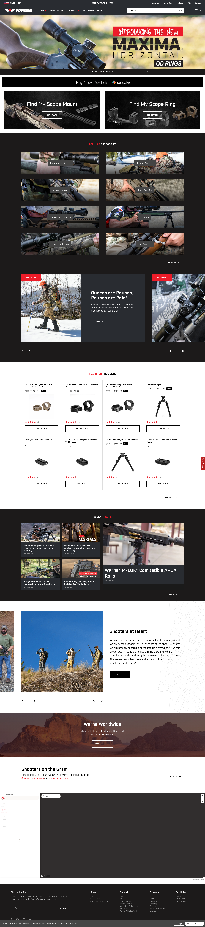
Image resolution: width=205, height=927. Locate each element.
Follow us (173, 776)
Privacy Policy (73, 924)
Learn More (119, 674)
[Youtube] (17, 919)
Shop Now (99, 322)
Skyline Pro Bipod (153, 385)
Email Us (155, 3)
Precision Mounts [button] (60, 216)
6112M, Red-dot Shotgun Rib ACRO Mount (39, 441)
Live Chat (180, 899)
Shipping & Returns (129, 906)
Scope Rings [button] (60, 189)
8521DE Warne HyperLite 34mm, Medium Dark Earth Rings (38, 386)
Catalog (198, 3)
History (153, 901)
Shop (42, 10)
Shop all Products (173, 498)
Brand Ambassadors (158, 908)
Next (147, 72)
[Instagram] (23, 919)
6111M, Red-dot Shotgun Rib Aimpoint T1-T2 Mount (81, 441)
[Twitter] (30, 919)
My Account (125, 899)
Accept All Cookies (194, 923)
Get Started (52, 115)
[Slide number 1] (102, 37)
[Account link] (189, 10)
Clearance (72, 10)
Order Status (126, 903)
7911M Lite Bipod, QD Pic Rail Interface (122, 440)
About (180, 3)
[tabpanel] (86, 308)
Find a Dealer (168, 3)
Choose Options (163, 429)
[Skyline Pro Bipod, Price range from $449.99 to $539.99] (163, 406)
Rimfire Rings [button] (60, 243)
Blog (152, 899)
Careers (153, 906)
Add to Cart (41, 429)
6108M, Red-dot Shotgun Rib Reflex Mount (161, 441)
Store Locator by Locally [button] (199, 879)
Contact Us (181, 896)
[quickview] (57, 422)
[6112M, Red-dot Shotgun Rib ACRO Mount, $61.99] (41, 461)
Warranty (124, 908)
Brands (153, 911)
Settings (179, 923)
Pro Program (125, 901)
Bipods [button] (145, 216)
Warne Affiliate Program (132, 911)
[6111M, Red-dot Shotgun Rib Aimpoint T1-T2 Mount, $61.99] (82, 461)
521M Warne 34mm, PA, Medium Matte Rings (81, 386)
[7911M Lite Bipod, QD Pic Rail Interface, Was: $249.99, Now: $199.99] (122, 461)
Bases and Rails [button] (60, 162)
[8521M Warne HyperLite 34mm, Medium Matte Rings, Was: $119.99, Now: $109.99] (122, 406)
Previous (58, 72)
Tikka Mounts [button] (145, 162)
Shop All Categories (172, 263)
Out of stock (82, 429)
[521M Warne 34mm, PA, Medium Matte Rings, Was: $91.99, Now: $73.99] (82, 406)
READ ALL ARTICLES (173, 594)
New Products (56, 10)
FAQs (189, 3)
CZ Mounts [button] (145, 243)
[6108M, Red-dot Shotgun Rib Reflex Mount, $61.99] (163, 461)
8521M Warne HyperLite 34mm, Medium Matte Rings (119, 386)
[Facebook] (11, 919)
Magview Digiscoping (92, 10)
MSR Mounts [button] (145, 189)
